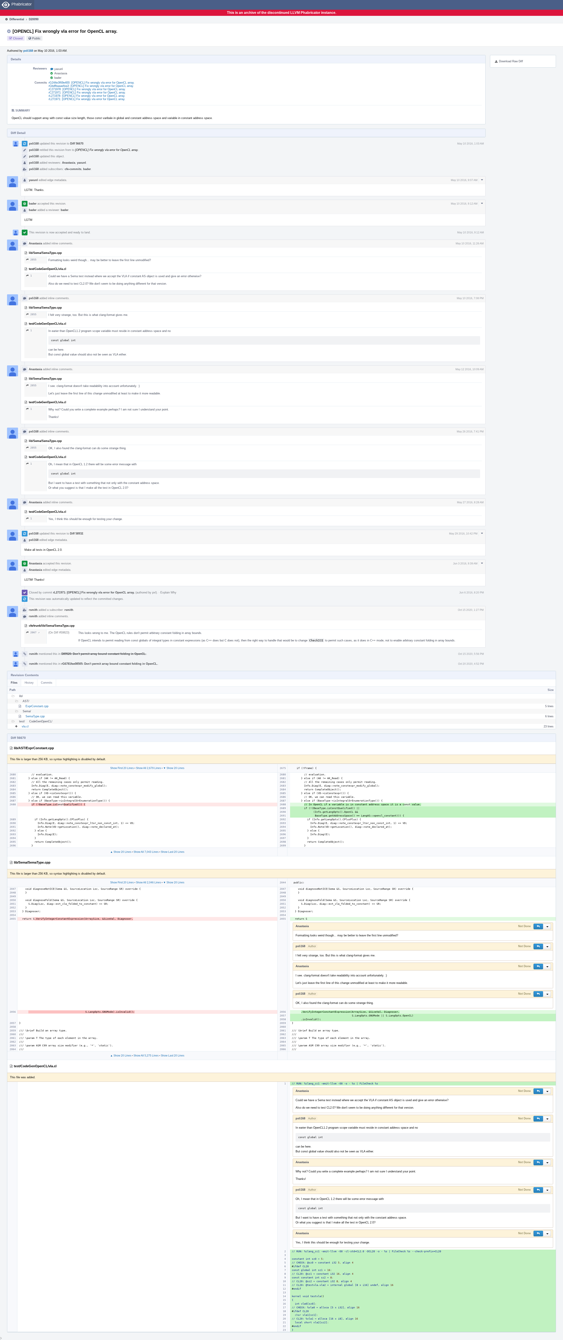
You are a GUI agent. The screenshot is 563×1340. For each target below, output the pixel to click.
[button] (538, 926)
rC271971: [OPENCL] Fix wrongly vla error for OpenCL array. (87, 92)
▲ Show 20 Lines (120, 851)
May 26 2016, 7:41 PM (470, 431)
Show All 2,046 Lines (148, 882)
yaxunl (58, 69)
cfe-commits (73, 169)
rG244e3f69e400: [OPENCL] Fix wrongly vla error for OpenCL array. (92, 82)
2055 (33, 259)
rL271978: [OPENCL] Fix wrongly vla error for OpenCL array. (87, 95)
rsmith (33, 609)
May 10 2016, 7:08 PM (470, 298)
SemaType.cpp (35, 716)
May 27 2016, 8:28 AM (470, 502)
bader (57, 77)
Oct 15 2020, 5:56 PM (471, 653)
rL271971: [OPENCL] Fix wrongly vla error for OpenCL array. (87, 99)
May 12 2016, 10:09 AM (469, 369)
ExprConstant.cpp (37, 706)
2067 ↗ (35, 632)
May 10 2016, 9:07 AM (464, 180)
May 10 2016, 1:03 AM (470, 143)
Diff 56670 (76, 143)
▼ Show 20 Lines (173, 768)
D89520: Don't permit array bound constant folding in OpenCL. (103, 653)
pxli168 (28, 50)
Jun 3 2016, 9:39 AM (465, 563)
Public (36, 38)
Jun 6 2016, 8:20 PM (471, 592)
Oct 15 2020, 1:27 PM (471, 609)
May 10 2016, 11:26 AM (470, 243)
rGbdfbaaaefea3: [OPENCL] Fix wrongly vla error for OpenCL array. (91, 86)
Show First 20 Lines (122, 768)
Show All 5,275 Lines (146, 1055)
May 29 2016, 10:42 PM (463, 533)
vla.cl (25, 726)
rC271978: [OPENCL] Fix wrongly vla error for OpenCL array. (87, 89)
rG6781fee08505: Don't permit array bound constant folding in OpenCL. (109, 663)
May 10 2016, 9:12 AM (464, 203)
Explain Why (168, 592)
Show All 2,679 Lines (148, 768)
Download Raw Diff (511, 61)
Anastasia (60, 73)
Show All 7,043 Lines (146, 851)
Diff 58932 (76, 533)
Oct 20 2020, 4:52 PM (471, 663)
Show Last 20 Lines (172, 851)
